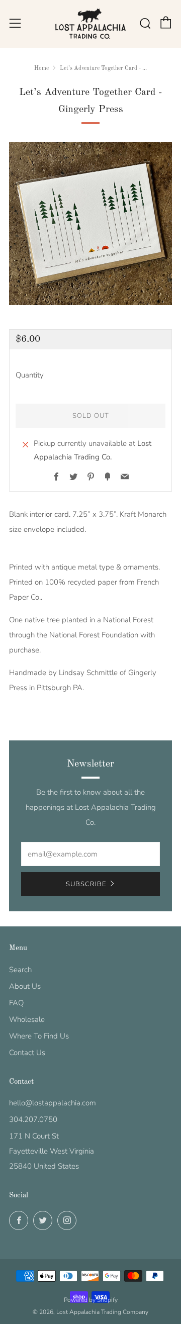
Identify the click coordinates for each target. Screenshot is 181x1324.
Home (41, 68)
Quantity (30, 375)
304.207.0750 (33, 1119)
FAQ (16, 1003)
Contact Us (27, 1053)
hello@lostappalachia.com (52, 1103)
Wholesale (27, 1019)
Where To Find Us (39, 1036)
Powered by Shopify (91, 1300)
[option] (90, 223)
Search (20, 970)
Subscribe (86, 884)
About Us (25, 986)
